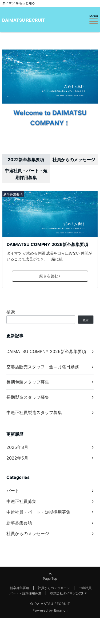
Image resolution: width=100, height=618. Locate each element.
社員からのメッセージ (27, 533)
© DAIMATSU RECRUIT (50, 604)
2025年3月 (17, 447)
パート (12, 490)
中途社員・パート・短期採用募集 (38, 512)
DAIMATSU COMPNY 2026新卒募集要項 (47, 244)
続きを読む (48, 276)
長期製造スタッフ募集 (27, 397)
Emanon (61, 610)
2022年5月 (17, 458)
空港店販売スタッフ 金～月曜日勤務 (42, 366)
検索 (10, 311)
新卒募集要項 (13, 194)
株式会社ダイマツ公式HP (68, 593)
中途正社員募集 (21, 501)
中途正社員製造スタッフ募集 (34, 412)
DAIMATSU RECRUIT (23, 20)
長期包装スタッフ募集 (27, 382)
